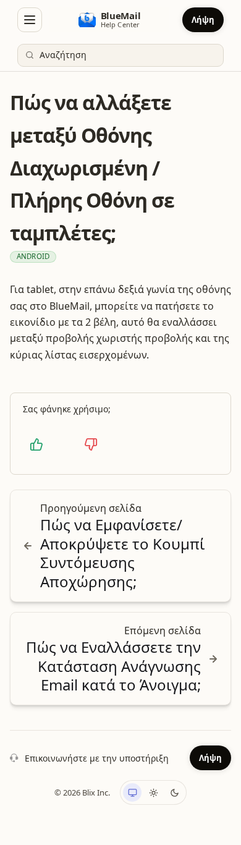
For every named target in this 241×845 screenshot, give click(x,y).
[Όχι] (90, 444)
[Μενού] (29, 19)
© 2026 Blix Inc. (82, 792)
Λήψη (203, 19)
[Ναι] (36, 444)
